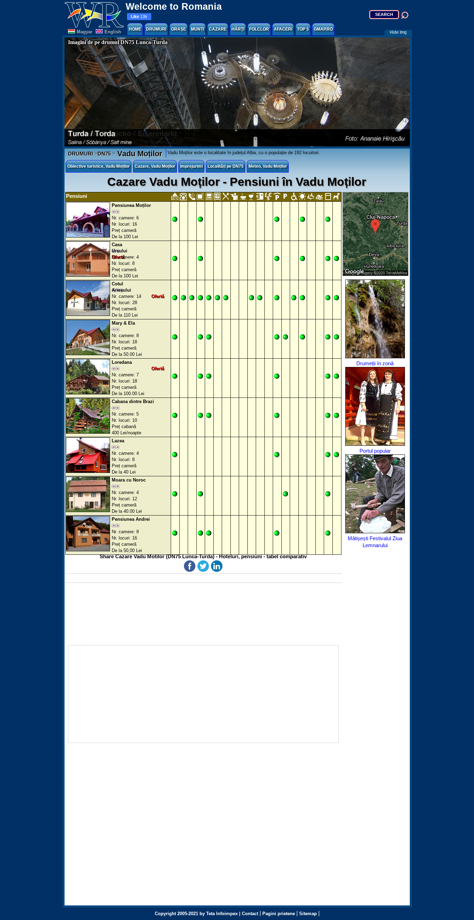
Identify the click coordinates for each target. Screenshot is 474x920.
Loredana (122, 362)
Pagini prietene (278, 913)
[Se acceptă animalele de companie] (336, 196)
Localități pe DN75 (226, 166)
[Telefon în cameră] (183, 196)
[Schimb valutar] (268, 196)
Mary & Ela (123, 323)
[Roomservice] (234, 196)
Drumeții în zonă (374, 363)
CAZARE (218, 29)
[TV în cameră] (200, 196)
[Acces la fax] (191, 196)
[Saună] (310, 196)
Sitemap (308, 913)
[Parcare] (285, 196)
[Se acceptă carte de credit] (259, 196)
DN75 (104, 154)
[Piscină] (319, 196)
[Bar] (251, 196)
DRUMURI (156, 29)
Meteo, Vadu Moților (267, 166)
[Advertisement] (203, 694)
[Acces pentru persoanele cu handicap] (293, 196)
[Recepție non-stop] (174, 196)
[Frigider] (327, 196)
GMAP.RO (323, 29)
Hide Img (398, 32)
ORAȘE (178, 29)
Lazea (118, 440)
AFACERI (283, 29)
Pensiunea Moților (131, 205)
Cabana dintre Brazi (133, 401)
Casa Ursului (119, 247)
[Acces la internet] (208, 196)
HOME (135, 29)
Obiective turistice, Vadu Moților (98, 166)
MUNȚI (197, 29)
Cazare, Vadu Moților (155, 166)
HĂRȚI (237, 29)
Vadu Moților (138, 153)
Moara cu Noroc (129, 480)
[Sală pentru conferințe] (302, 196)
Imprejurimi (191, 166)
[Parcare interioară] (276, 196)
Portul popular (375, 451)
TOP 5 (303, 29)
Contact (250, 913)
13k (139, 16)
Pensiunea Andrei (131, 519)
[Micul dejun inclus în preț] (242, 196)
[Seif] (217, 196)
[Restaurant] (225, 196)
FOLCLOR (259, 29)
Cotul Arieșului (121, 287)
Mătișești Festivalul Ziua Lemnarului (375, 541)
